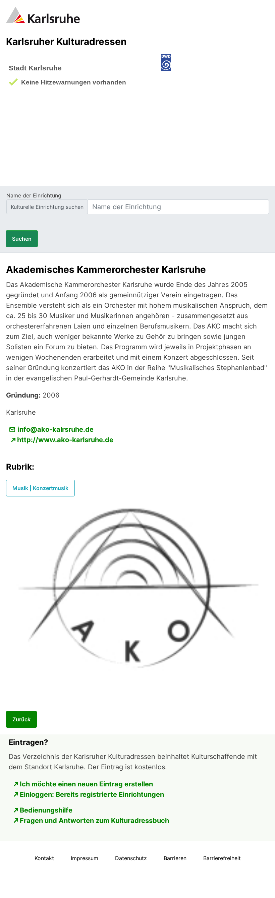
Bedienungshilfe (46, 810)
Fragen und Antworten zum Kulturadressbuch (94, 821)
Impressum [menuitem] (84, 858)
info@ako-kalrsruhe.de (56, 429)
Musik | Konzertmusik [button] (40, 488)
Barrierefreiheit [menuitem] (222, 858)
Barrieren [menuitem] (175, 858)
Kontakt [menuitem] (44, 858)
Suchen (22, 238)
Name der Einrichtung (33, 195)
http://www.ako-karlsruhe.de (65, 440)
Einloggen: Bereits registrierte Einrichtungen (92, 794)
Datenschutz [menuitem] (131, 858)
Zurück (21, 719)
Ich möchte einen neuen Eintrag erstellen (86, 784)
